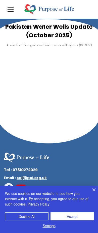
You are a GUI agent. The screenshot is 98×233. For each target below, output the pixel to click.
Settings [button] (49, 225)
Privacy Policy (39, 204)
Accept (72, 216)
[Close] (91, 193)
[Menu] (11, 9)
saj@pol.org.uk (32, 177)
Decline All (27, 216)
